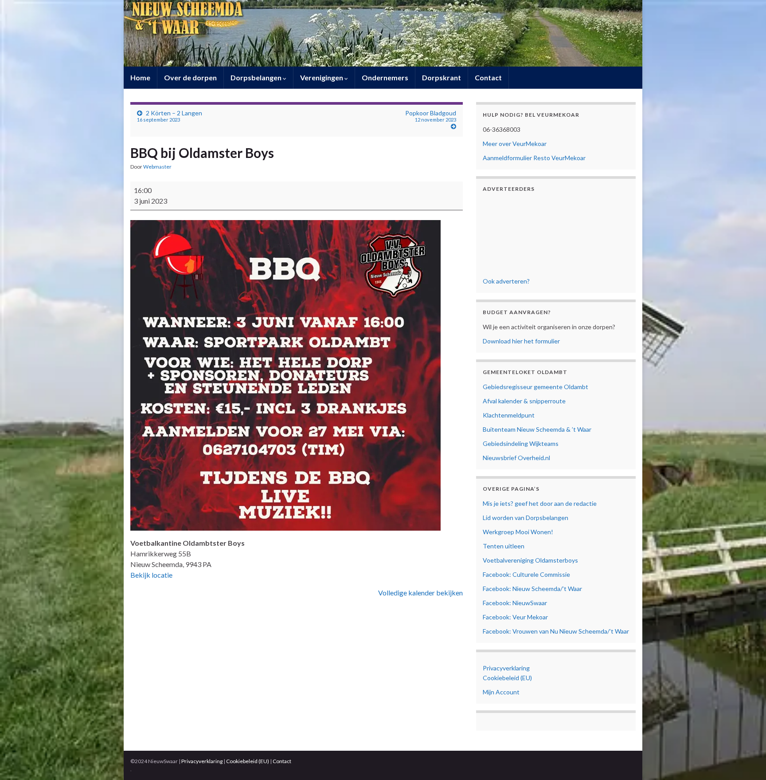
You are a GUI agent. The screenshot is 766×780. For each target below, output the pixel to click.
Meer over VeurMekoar (515, 143)
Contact (488, 77)
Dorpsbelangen (257, 77)
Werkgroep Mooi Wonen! (518, 532)
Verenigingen (322, 77)
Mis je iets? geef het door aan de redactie (540, 503)
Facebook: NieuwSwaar (515, 603)
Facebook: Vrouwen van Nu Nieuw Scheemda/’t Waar (556, 631)
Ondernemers (385, 77)
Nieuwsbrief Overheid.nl (516, 457)
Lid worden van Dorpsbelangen (525, 517)
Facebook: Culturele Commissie (526, 574)
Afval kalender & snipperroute (524, 401)
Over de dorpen (190, 77)
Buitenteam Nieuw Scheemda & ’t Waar (537, 429)
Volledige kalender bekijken (420, 592)
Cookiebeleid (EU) (507, 678)
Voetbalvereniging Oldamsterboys (530, 560)
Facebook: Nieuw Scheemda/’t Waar (532, 588)
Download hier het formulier (521, 341)
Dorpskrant (441, 77)
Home (140, 77)
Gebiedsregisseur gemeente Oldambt (535, 386)
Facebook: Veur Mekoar (515, 617)
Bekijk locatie (151, 575)
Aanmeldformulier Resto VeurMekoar (534, 158)
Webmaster (157, 166)
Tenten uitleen (503, 546)
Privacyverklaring (506, 668)
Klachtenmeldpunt (509, 415)
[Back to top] (746, 760)
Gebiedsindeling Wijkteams (521, 443)
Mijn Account (501, 692)
